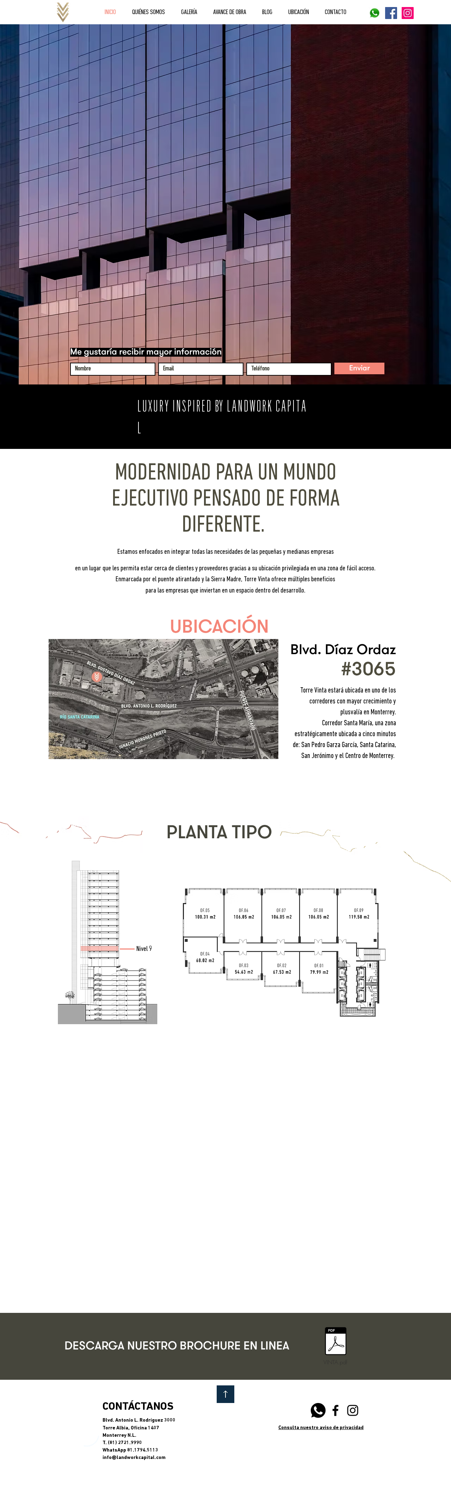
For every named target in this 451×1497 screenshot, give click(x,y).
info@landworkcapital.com (134, 1457)
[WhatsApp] (318, 1410)
